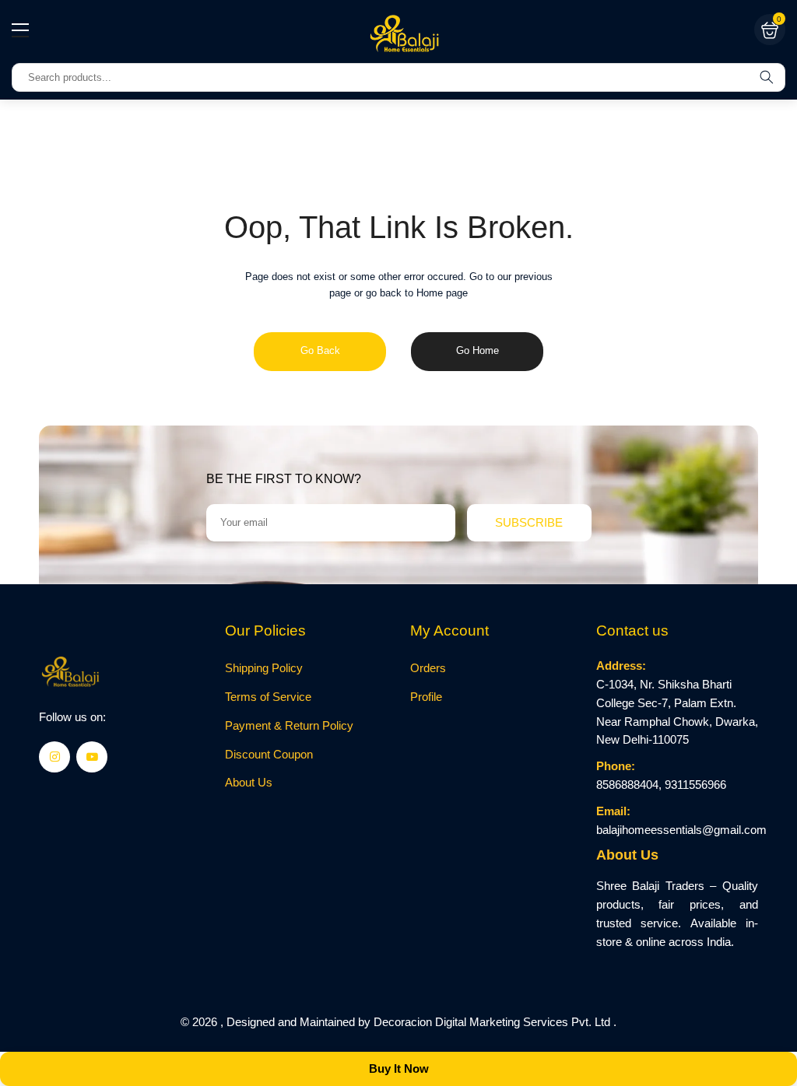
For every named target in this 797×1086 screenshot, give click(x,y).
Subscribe (529, 522)
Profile (426, 697)
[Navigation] (20, 30)
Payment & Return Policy (289, 726)
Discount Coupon (269, 754)
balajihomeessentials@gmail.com (681, 830)
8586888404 (627, 785)
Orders (428, 668)
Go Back (320, 350)
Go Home (477, 350)
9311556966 (695, 785)
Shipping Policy (264, 668)
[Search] (766, 77)
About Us (248, 782)
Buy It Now (399, 1068)
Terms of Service (268, 697)
